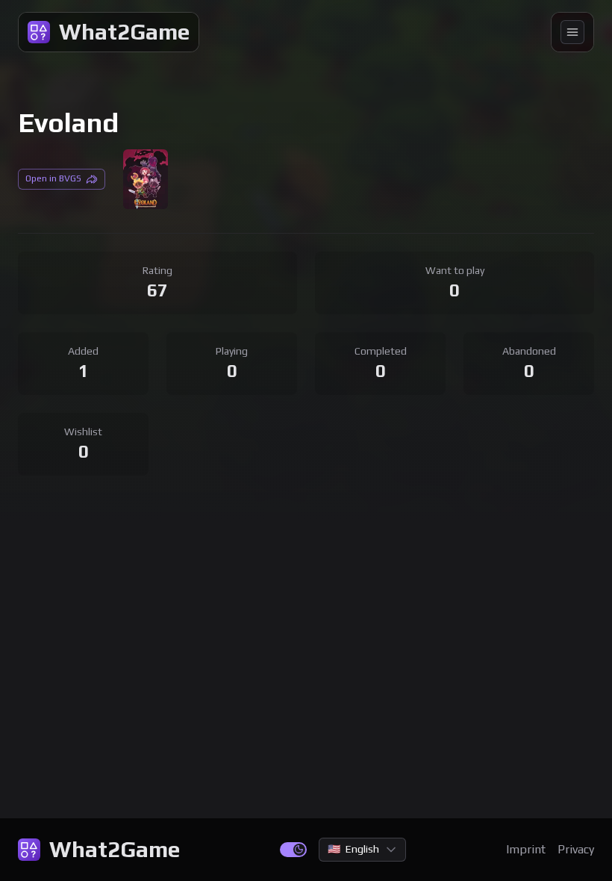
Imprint (526, 849)
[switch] (293, 849)
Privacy (576, 849)
